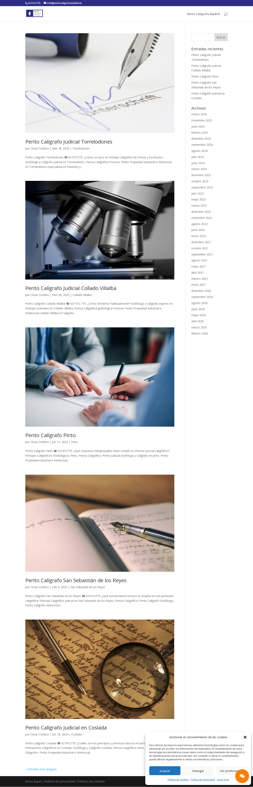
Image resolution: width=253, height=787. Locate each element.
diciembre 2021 (201, 242)
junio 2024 (198, 163)
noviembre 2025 (201, 120)
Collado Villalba (82, 295)
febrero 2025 (199, 132)
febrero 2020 (199, 333)
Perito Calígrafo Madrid (203, 14)
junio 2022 (198, 230)
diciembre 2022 (201, 212)
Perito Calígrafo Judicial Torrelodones (68, 141)
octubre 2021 (199, 248)
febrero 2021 (199, 279)
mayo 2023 (198, 199)
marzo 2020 (199, 327)
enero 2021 (198, 284)
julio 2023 (197, 193)
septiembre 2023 (202, 187)
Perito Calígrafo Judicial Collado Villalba (70, 288)
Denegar (198, 771)
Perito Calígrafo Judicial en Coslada (66, 727)
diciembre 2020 (201, 291)
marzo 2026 (199, 114)
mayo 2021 (198, 266)
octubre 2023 (199, 181)
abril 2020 (197, 321)
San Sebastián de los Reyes (87, 587)
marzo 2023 (199, 205)
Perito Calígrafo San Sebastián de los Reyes (75, 580)
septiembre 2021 (202, 254)
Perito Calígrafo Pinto (50, 435)
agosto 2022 (199, 224)
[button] (245, 737)
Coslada (76, 734)
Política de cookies (178, 779)
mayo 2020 (198, 315)
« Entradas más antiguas (41, 769)
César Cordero (39, 148)
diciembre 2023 (201, 175)
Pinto (74, 442)
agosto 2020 (199, 303)
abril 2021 (197, 272)
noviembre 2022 (201, 218)
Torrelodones (81, 148)
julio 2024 (197, 157)
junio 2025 (198, 126)
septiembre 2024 (202, 144)
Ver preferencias (231, 771)
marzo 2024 (199, 169)
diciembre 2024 (201, 138)
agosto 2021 (199, 260)
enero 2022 (198, 236)
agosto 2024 (199, 151)
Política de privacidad (203, 779)
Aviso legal (223, 779)
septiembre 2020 (202, 297)
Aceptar (165, 771)
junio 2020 (198, 309)
